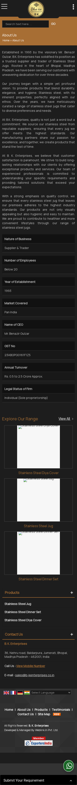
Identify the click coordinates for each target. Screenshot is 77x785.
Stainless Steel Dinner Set (38, 579)
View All (65, 418)
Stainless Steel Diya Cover (38, 473)
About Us (24, 709)
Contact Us (26, 714)
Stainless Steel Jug (38, 526)
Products (12, 592)
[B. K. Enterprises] (36, 9)
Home (6, 40)
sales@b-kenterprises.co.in (34, 675)
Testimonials (61, 709)
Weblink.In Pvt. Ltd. (46, 730)
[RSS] (57, 714)
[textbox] (26, 24)
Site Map (44, 714)
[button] (30, 666)
